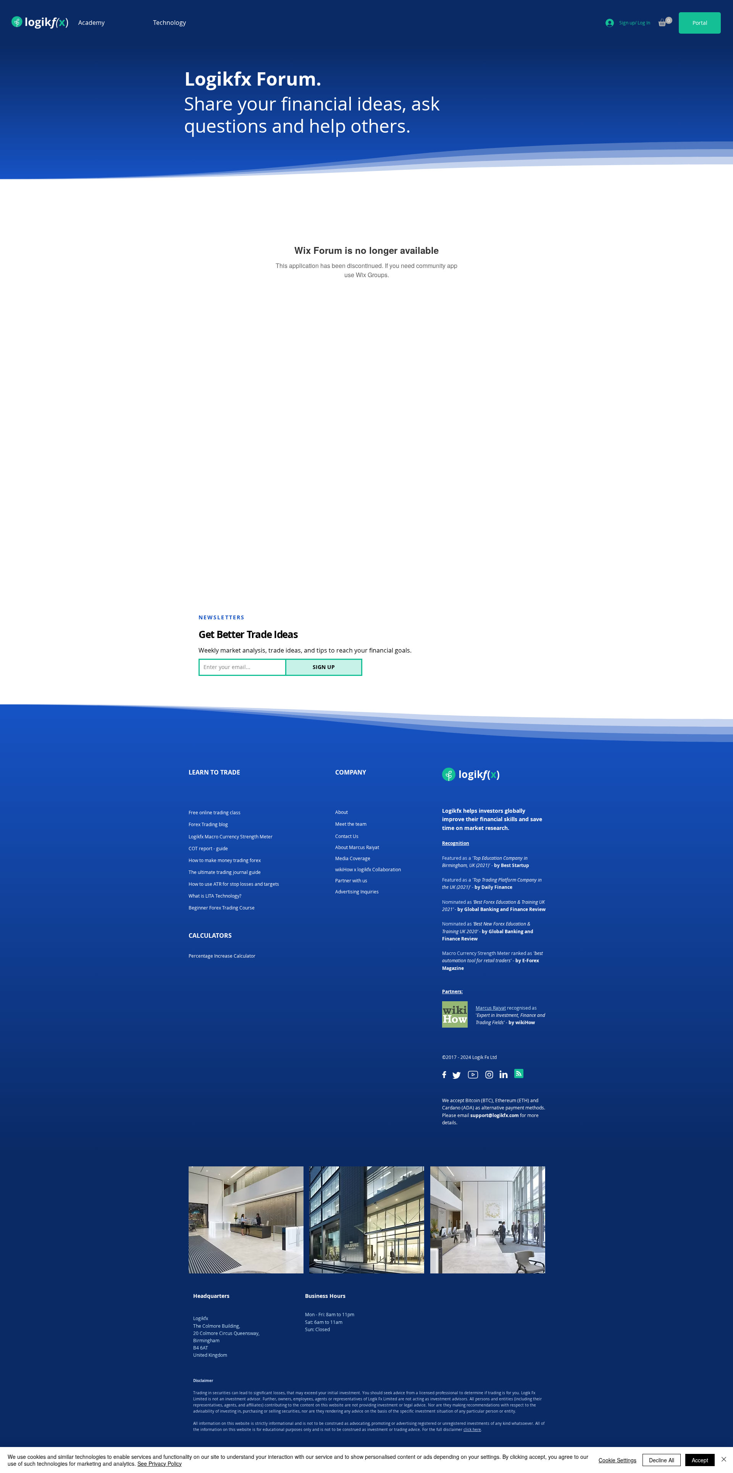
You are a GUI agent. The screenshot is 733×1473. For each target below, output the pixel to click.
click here (472, 1429)
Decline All (661, 1460)
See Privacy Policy (159, 1463)
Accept (700, 1460)
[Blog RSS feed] (518, 1074)
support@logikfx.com (494, 1115)
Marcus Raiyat (491, 1008)
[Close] (723, 1460)
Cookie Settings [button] (617, 1460)
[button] (110, 23)
